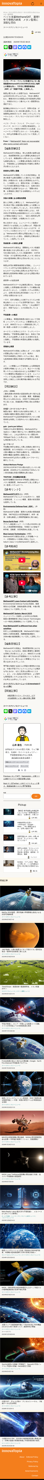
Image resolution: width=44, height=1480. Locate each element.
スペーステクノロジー (15, 12)
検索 (4, 793)
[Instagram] (25, 770)
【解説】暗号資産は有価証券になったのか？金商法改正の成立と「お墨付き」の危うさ (28, 813)
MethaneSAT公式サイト (13, 494)
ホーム (5, 12)
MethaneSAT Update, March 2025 (17, 613)
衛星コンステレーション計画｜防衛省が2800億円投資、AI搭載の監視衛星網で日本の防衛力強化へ (21, 1251)
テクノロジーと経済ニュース (26, 1216)
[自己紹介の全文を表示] (31, 757)
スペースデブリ (6, 1331)
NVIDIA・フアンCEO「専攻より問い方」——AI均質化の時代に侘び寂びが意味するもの (28, 865)
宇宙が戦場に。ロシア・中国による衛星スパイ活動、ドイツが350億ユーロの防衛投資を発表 (21, 1025)
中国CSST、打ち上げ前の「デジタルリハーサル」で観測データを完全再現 (22, 1402)
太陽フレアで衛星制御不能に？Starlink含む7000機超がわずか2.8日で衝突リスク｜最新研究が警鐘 (21, 1326)
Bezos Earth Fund (10, 521)
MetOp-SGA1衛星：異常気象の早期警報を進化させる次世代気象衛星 (21, 913)
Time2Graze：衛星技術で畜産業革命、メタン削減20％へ (20, 988)
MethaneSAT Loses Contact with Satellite (20, 601)
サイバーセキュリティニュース (11, 1255)
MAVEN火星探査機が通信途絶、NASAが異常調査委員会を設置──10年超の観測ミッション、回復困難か (22, 1138)
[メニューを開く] (41, 3)
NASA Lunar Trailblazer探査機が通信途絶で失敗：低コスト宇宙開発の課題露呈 (21, 1175)
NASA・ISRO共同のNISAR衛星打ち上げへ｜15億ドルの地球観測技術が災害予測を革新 (21, 1288)
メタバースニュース (8, 1218)
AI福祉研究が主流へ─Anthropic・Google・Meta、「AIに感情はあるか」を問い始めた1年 (26, 825)
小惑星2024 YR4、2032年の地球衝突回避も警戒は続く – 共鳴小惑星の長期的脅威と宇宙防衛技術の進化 (21, 1440)
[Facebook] (19, 770)
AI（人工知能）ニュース (9, 1216)
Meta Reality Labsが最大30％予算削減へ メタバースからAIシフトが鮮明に (22, 1213)
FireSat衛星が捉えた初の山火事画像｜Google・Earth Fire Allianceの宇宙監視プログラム (21, 1062)
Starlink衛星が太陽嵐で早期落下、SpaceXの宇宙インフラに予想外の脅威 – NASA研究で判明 (21, 1365)
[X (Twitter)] (22, 770)
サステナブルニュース (8, 991)
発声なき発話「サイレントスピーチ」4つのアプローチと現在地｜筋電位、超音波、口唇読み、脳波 (28, 851)
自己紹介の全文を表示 (21, 758)
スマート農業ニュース (23, 991)
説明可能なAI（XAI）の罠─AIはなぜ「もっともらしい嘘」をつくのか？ (28, 838)
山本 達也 (38, 32)
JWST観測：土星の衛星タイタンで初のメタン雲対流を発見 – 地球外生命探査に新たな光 (22, 950)
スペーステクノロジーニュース (15, 27)
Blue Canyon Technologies (14, 534)
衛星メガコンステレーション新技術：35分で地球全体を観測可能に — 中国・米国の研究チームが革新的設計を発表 (22, 1100)
